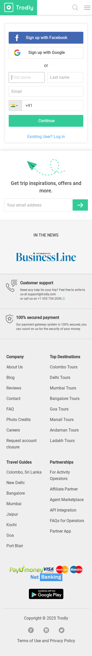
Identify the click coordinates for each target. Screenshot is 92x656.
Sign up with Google (46, 52)
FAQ (10, 409)
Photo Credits (18, 419)
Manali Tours (62, 419)
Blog (10, 377)
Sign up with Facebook (46, 37)
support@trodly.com (42, 294)
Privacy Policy (62, 640)
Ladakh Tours (62, 440)
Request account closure (21, 443)
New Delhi (15, 482)
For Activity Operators (60, 475)
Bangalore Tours (64, 398)
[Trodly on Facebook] (31, 629)
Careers (13, 430)
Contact (13, 398)
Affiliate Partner (64, 489)
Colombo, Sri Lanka (24, 472)
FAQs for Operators (67, 520)
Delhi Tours (60, 377)
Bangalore (15, 493)
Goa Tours (59, 409)
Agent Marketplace (67, 499)
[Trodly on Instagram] (46, 629)
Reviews (13, 388)
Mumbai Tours (63, 388)
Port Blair (14, 545)
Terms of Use (29, 640)
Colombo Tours (63, 367)
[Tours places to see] (18, 7)
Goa (10, 535)
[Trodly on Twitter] (61, 629)
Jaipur (12, 514)
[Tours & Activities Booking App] (46, 594)
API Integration (63, 510)
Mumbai (13, 503)
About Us (14, 367)
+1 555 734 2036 (50, 298)
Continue (46, 120)
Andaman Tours (64, 430)
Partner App (60, 531)
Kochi (11, 524)
